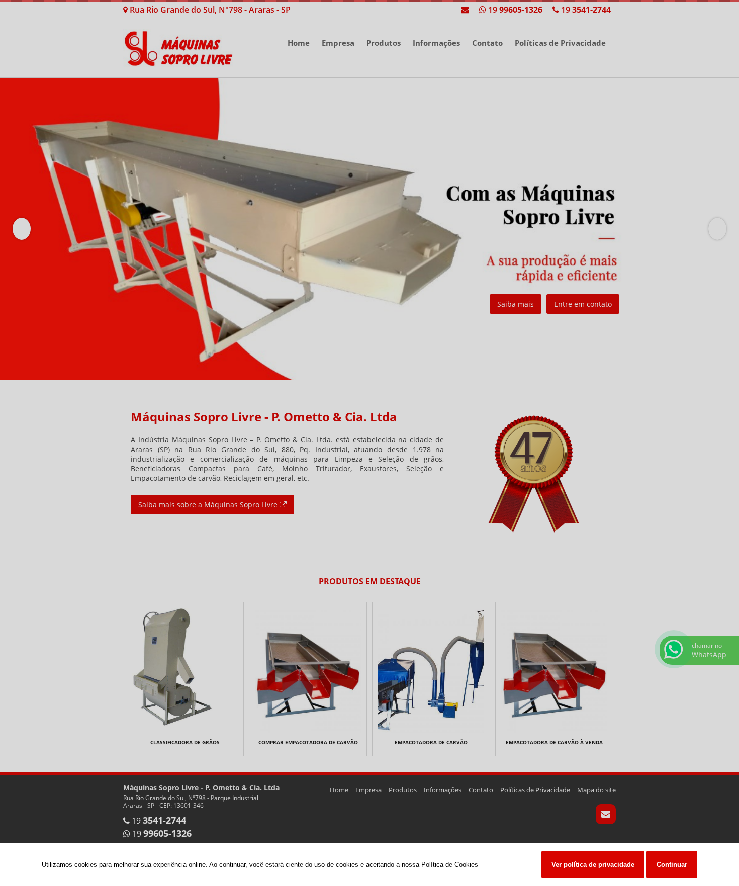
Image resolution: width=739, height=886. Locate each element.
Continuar (672, 864)
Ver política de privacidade (592, 864)
